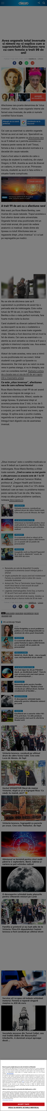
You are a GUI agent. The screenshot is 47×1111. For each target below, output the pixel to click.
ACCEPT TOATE (23, 1104)
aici (23, 1081)
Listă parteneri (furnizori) (7, 1100)
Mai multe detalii (10, 1073)
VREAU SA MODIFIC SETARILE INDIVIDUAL (23, 1107)
